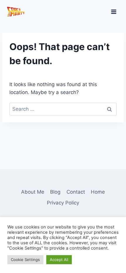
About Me (32, 192)
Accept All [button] (59, 259)
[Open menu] (113, 11)
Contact (76, 192)
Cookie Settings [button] (25, 259)
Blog (55, 192)
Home (98, 192)
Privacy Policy (63, 203)
